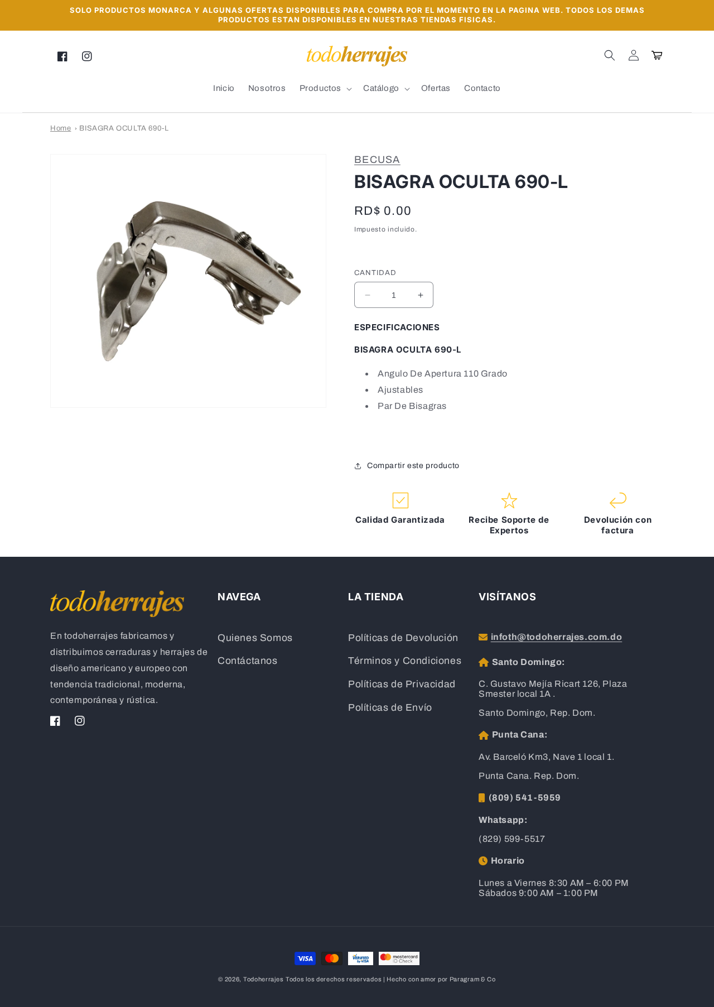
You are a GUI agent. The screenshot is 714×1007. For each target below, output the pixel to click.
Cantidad (375, 273)
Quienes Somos (255, 638)
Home (60, 128)
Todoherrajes (263, 979)
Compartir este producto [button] (413, 465)
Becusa (377, 159)
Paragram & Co (473, 979)
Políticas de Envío (390, 707)
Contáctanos (248, 661)
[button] (609, 55)
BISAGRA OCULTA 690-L (123, 128)
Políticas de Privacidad (402, 684)
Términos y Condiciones (404, 661)
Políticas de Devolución (403, 638)
